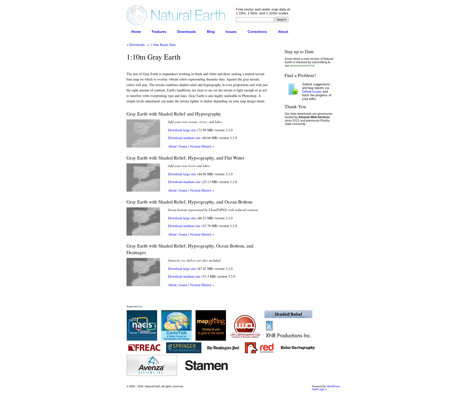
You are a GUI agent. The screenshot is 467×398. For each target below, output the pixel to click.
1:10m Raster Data (163, 44)
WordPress (333, 386)
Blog (211, 32)
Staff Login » (319, 389)
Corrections (257, 32)
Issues (231, 32)
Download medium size (184, 137)
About (283, 32)
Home (136, 32)
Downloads (186, 32)
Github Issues (312, 91)
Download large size (182, 130)
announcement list (302, 65)
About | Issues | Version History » (191, 146)
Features (159, 32)
